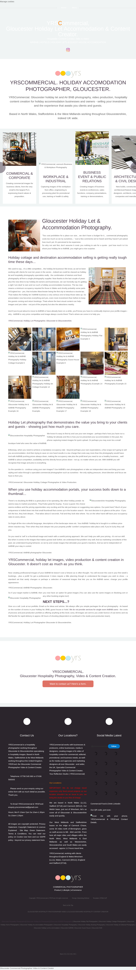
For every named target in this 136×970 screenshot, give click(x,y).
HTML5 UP (103, 898)
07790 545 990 (26, 776)
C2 (68, 954)
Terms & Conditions (17, 834)
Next (61, 954)
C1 (65, 954)
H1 (71, 954)
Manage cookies (7, 1)
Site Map (24, 830)
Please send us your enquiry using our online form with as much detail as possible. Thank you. (26, 791)
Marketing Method (83, 898)
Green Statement (37, 830)
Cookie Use (22, 837)
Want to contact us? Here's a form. (68, 683)
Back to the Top (68, 905)
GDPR (42, 837)
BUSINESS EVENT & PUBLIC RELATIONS (92, 177)
